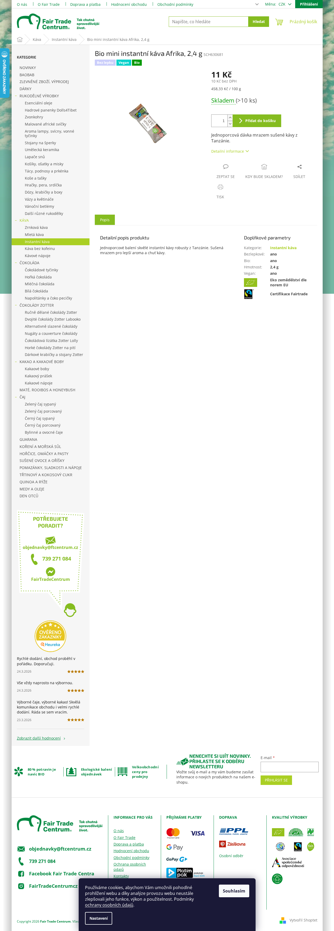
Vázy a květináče (39, 199)
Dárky (25, 88)
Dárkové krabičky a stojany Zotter (54, 354)
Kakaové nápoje (39, 382)
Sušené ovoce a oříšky (42, 460)
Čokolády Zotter (37, 305)
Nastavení (99, 918)
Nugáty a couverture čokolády (51, 333)
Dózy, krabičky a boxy (43, 192)
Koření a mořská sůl (40, 446)
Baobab (27, 74)
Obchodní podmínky (175, 4)
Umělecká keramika (42, 149)
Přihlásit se (276, 780)
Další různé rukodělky (44, 213)
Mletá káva (34, 234)
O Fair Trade (49, 4)
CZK (282, 4)
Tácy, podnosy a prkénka (46, 170)
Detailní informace (227, 151)
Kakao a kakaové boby (42, 361)
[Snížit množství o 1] (230, 124)
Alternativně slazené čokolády (51, 326)
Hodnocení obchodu (129, 4)
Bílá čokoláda (36, 290)
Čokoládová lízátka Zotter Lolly (51, 340)
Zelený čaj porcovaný (43, 411)
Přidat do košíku (260, 120)
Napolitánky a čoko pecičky (48, 298)
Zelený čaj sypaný (40, 404)
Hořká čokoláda (38, 276)
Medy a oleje (32, 488)
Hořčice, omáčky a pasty (44, 453)
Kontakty (121, 876)
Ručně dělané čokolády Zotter (51, 312)
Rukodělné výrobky (39, 95)
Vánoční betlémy (39, 206)
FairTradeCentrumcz (53, 886)
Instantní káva (37, 241)
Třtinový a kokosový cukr (46, 474)
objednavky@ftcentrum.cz (50, 547)
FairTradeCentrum (50, 579)
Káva (24, 220)
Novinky (28, 67)
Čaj (22, 396)
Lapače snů (35, 156)
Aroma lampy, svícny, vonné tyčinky (49, 133)
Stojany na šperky (40, 142)
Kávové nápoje (37, 255)
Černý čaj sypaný (40, 418)
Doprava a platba (85, 4)
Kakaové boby (37, 368)
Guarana (28, 439)
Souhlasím (234, 891)
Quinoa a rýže (34, 481)
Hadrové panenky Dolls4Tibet (51, 110)
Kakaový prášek (38, 375)
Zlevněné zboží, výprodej (44, 81)
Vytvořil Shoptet (303, 920)
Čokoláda (29, 262)
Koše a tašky (35, 178)
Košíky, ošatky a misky (44, 163)
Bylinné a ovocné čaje (44, 432)
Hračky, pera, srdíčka (43, 184)
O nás (22, 4)
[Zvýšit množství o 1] (230, 118)
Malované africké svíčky (45, 124)
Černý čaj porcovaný (42, 425)
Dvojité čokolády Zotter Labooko (53, 319)
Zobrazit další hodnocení (39, 738)
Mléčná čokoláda (39, 283)
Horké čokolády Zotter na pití (50, 347)
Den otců (29, 495)
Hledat (259, 21)
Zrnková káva (36, 227)
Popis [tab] (105, 219)
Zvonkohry (34, 116)
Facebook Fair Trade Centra (61, 873)
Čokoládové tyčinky (41, 269)
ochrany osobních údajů (109, 905)
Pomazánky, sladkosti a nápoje (51, 467)
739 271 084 (56, 558)
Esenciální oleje (38, 102)
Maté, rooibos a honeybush (47, 389)
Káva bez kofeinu (40, 248)
